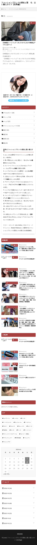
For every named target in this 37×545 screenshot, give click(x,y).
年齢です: (19, 95)
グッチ (19, 430)
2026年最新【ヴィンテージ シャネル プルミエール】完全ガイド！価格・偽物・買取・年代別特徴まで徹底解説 (27, 299)
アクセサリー (8, 113)
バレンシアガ (7, 441)
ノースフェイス (7, 422)
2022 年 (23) (8, 508)
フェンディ (27, 437)
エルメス (13, 426)
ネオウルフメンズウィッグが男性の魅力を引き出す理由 (27, 390)
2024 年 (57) (8, 498)
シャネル (16, 418)
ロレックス (21, 426)
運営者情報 (20, 534)
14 (27, 462)
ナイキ (23, 418)
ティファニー (28, 430)
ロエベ (5, 426)
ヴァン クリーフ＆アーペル (10, 434)
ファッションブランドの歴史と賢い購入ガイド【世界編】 (14, 3)
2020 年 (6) (7, 518)
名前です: (6, 95)
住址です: (6, 97)
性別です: (27, 95)
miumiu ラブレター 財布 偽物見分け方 (27, 366)
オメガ (12, 430)
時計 (6, 130)
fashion (5, 430)
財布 (6, 139)
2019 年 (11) (8, 523)
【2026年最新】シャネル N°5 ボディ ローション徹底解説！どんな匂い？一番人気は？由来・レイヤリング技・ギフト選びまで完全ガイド (27, 274)
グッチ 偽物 (6, 198)
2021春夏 (18, 437)
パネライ (8, 157)
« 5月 (4, 474)
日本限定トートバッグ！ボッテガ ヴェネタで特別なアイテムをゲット (19, 44)
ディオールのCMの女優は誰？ (27, 259)
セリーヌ (30, 426)
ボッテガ (9, 50)
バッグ (6, 121)
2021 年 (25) (8, 513)
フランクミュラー (8, 437)
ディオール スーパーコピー (14, 209)
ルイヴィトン (7, 418)
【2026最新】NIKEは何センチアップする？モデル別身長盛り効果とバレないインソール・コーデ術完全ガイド (27, 287)
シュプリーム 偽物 (11, 168)
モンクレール (18, 422)
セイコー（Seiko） (25, 434)
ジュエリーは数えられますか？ (27, 377)
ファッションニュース (11, 126)
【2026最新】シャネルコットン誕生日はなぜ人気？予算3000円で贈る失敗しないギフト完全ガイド (27, 311)
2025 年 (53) (8, 493)
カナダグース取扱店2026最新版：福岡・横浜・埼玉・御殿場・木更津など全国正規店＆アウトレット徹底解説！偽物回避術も (27, 324)
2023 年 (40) (8, 503)
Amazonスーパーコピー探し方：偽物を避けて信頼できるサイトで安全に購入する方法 (27, 248)
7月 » (8, 474)
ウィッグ (7, 117)
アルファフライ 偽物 (15, 184)
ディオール (28, 422)
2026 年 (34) (8, 488)
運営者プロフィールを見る (18, 100)
